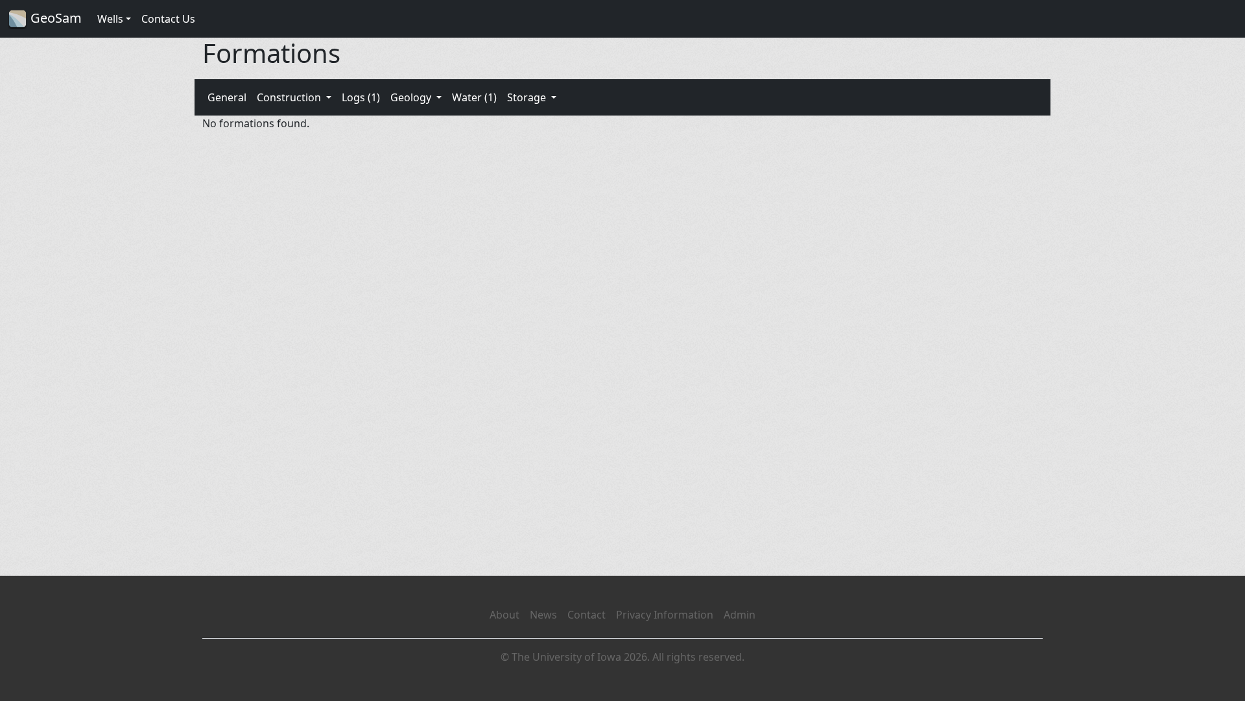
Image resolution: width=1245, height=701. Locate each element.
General (227, 97)
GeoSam (54, 18)
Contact (586, 615)
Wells (110, 19)
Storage (528, 97)
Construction (290, 97)
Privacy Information (664, 615)
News (543, 615)
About (504, 615)
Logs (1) (361, 97)
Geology (412, 97)
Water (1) (474, 97)
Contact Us (168, 19)
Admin (739, 615)
